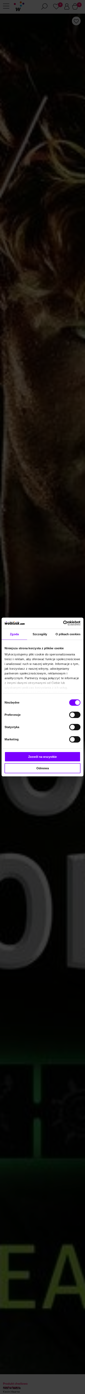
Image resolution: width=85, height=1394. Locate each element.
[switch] (74, 715)
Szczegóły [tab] (40, 634)
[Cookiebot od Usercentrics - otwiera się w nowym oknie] (63, 623)
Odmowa (42, 768)
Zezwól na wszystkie (42, 756)
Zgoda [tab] (14, 634)
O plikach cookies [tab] (68, 634)
